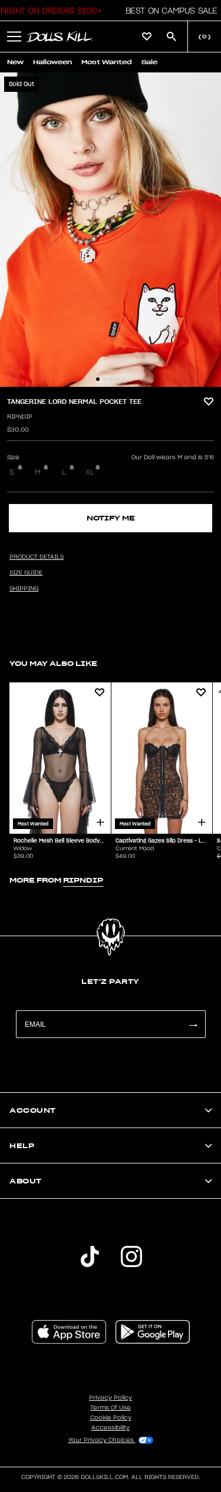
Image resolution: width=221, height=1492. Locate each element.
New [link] (15, 62)
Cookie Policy (110, 1418)
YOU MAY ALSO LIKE (53, 663)
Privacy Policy (110, 1398)
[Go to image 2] (104, 379)
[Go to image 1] (98, 379)
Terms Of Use (110, 1408)
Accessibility (110, 1428)
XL (89, 472)
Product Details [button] (36, 557)
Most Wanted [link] (106, 62)
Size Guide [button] (25, 573)
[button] (168, 10)
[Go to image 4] (117, 379)
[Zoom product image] (110, 229)
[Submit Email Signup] (192, 1024)
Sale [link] (149, 62)
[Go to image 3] (111, 379)
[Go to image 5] (124, 379)
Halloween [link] (52, 62)
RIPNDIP (19, 417)
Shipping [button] (23, 589)
